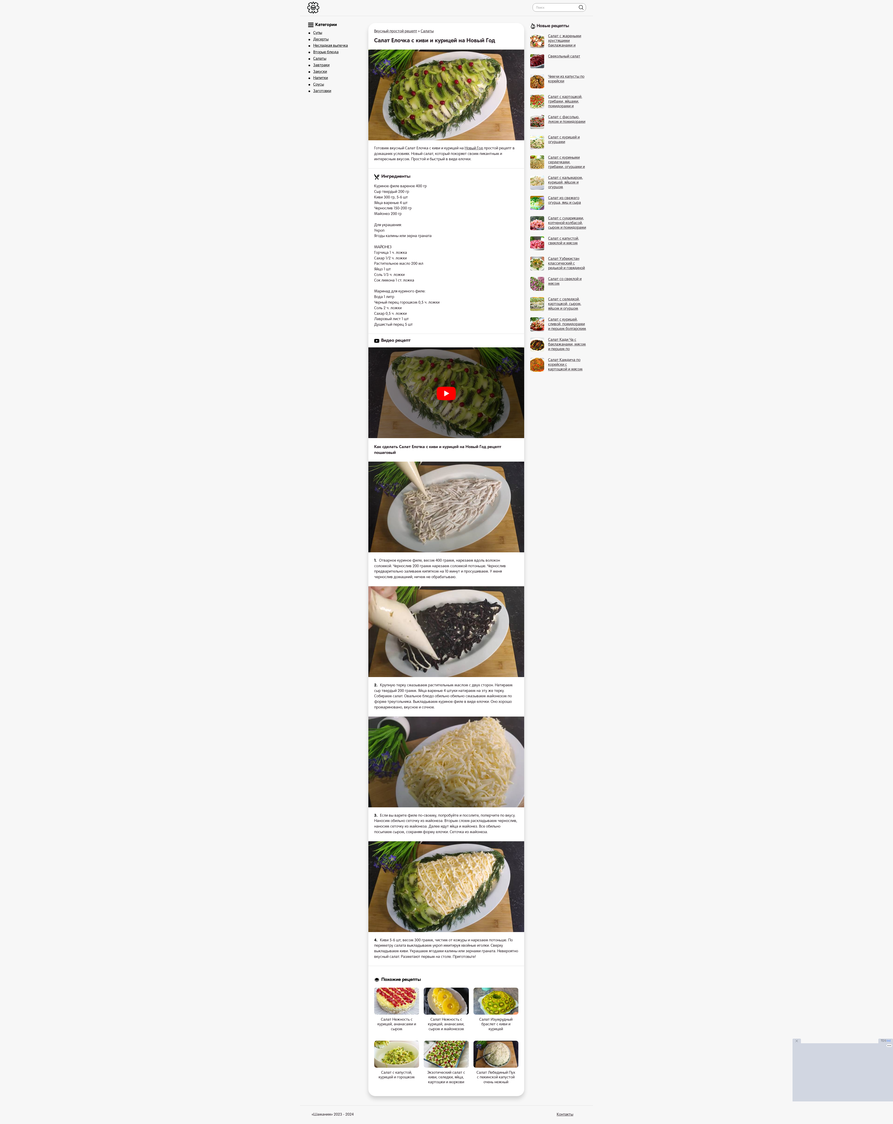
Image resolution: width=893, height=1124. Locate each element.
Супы (317, 33)
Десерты (321, 39)
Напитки (320, 78)
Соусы (318, 85)
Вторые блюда (326, 52)
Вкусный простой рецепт (395, 31)
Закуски (320, 72)
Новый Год (474, 148)
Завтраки (321, 65)
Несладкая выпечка (330, 46)
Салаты (319, 59)
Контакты (565, 1115)
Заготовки (322, 91)
